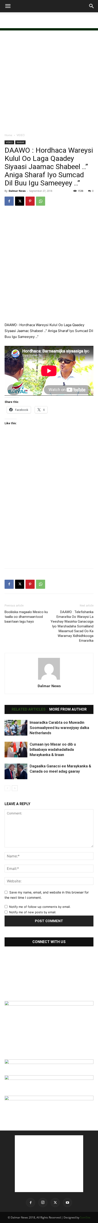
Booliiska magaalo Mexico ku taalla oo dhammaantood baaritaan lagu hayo (26, 617)
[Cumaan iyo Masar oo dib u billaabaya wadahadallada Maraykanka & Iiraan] (16, 749)
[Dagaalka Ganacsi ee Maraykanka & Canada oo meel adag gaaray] (16, 771)
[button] (7, 6)
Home (8, 135)
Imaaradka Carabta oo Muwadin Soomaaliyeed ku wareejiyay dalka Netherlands (59, 727)
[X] (19, 201)
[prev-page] (7, 788)
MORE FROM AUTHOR (68, 709)
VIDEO (21, 135)
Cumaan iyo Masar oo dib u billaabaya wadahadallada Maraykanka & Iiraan (53, 749)
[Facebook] (9, 201)
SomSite (85, 1217)
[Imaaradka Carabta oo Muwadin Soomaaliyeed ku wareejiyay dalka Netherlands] (16, 728)
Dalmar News (17, 190)
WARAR (20, 142)
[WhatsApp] (40, 201)
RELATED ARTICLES (29, 709)
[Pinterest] (30, 201)
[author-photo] (49, 679)
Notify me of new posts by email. (32, 912)
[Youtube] (67, 1202)
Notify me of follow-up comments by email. (40, 907)
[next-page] (15, 788)
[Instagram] (42, 1202)
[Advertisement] (49, 20)
